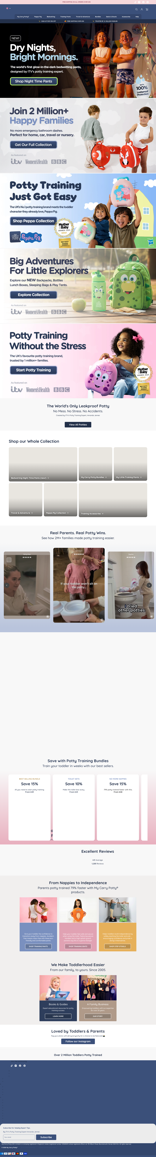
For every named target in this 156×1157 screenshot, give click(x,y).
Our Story (8, 1089)
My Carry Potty (10, 1102)
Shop (4, 1097)
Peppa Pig (38, 17)
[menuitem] (23, 16)
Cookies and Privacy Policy (47, 1147)
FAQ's (6, 1079)
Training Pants (65, 17)
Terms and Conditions (28, 1147)
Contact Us (15, 1076)
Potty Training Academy (14, 1081)
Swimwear (8, 1118)
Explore (5, 1084)
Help (137, 17)
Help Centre (15, 1073)
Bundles (98, 17)
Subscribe (46, 1137)
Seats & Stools (111, 17)
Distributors (9, 1094)
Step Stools (9, 1116)
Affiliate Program (11, 1092)
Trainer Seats (9, 1113)
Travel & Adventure (83, 17)
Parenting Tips (10, 1087)
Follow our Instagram (78, 1041)
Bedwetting (51, 17)
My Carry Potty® (23, 17)
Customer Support (18, 1071)
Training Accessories (12, 1121)
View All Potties (78, 424)
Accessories (126, 17)
